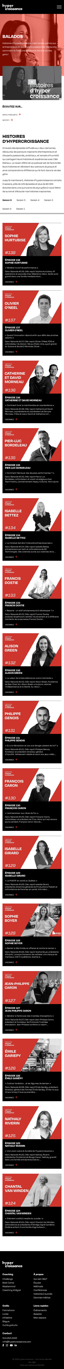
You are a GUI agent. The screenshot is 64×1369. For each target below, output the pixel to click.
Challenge (7, 1278)
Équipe (37, 1282)
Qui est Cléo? (40, 1278)
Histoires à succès (43, 1293)
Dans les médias (42, 1297)
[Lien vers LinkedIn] (16, 1345)
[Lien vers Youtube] (11, 1345)
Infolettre (7, 1317)
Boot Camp (8, 1282)
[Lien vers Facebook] (3, 1345)
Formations (8, 1310)
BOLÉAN (40, 1365)
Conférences (40, 1290)
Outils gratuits (9, 1325)
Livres (5, 1313)
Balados (38, 1313)
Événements (40, 1310)
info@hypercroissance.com (16, 1341)
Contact (7, 1333)
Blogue (5, 1321)
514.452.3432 (9, 1338)
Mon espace (40, 1317)
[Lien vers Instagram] (7, 1345)
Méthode (38, 1286)
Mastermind (8, 1286)
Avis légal (32, 1362)
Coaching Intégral (11, 1290)
